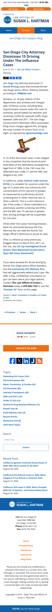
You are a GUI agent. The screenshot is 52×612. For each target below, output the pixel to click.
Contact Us (10, 289)
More (43, 30)
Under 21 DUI (11, 400)
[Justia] (33, 361)
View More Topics (11, 424)
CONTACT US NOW (26, 348)
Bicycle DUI (10, 416)
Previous (9, 312)
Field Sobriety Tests (14, 412)
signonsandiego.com (37, 133)
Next (33, 312)
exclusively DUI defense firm (28, 269)
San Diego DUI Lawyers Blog (26, 19)
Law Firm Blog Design (26, 608)
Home (9, 30)
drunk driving (11, 86)
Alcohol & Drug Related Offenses (21, 404)
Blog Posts (26, 559)
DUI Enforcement (13, 380)
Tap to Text (38, 9)
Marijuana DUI (12, 420)
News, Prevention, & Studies (24, 295)
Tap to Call (13, 9)
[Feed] (39, 361)
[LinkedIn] (26, 361)
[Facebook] (13, 361)
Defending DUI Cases (16, 376)
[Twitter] (19, 361)
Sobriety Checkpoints (16, 392)
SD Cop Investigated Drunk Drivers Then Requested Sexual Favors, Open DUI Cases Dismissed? (24, 250)
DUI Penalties (12, 388)
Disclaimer (26, 550)
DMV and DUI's (12, 396)
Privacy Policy (26, 545)
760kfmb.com (24, 93)
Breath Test (10, 408)
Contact (26, 30)
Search (26, 447)
